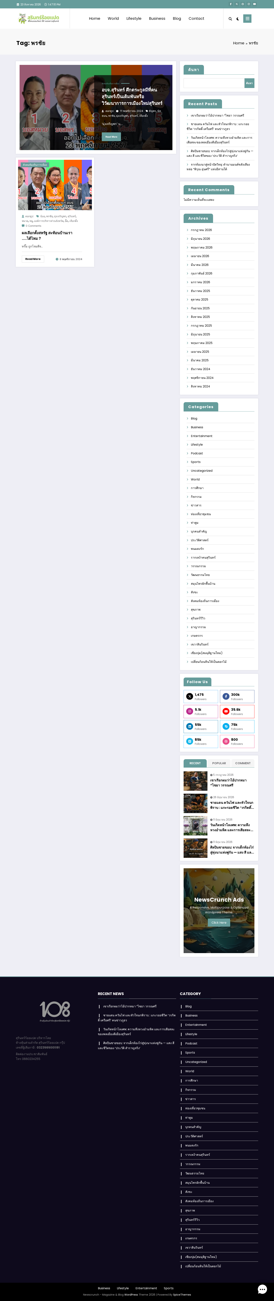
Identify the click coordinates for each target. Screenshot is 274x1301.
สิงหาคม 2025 (200, 317)
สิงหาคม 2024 (200, 386)
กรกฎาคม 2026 (201, 230)
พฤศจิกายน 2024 (202, 378)
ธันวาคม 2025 (200, 291)
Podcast (197, 453)
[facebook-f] (231, 4)
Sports (196, 462)
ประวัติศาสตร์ (200, 540)
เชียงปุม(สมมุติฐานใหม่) (207, 653)
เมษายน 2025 (200, 352)
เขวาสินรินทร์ (200, 644)
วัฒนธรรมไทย (200, 575)
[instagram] (248, 4)
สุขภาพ (196, 609)
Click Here (219, 922)
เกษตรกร (197, 636)
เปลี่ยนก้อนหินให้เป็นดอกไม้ (209, 662)
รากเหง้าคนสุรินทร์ (203, 557)
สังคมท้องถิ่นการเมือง (110, 83)
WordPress (131, 1295)
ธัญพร (152, 110)
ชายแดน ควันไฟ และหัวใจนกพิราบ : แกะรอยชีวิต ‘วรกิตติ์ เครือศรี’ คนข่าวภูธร (231, 805)
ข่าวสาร (196, 505)
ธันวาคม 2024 (200, 369)
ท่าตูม (195, 523)
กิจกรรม (196, 497)
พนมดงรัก (197, 549)
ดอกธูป (109, 110)
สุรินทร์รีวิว (198, 618)
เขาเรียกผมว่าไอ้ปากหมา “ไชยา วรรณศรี (217, 115)
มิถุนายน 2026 (200, 239)
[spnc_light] (237, 18)
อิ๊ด (66, 220)
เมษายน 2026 (200, 256)
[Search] (230, 18)
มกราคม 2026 (200, 282)
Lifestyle (133, 18)
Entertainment (201, 436)
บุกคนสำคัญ (199, 531)
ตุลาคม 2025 (199, 299)
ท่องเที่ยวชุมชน (201, 514)
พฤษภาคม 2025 (201, 343)
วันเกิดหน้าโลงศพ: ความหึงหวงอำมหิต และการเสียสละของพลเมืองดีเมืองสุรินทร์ (230, 827)
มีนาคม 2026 (200, 265)
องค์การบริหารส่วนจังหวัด (49, 220)
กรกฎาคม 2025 (201, 325)
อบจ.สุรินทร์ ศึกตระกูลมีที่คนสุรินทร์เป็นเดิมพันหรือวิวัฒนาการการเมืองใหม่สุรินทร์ (132, 96)
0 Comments (33, 225)
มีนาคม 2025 (200, 360)
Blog (177, 18)
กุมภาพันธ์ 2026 (201, 273)
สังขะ (194, 592)
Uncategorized (201, 471)
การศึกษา (197, 488)
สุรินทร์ (134, 115)
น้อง (42, 216)
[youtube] (254, 4)
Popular (219, 763)
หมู (31, 220)
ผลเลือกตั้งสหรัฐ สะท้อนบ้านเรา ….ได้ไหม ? (47, 236)
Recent (195, 763)
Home (94, 18)
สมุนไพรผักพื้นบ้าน (203, 584)
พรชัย (111, 115)
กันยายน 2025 (200, 308)
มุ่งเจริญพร (122, 115)
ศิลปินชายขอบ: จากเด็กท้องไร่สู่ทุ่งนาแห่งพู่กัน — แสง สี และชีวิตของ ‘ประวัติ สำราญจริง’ (232, 850)
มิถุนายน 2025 (200, 334)
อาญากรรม (198, 627)
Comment (243, 763)
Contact (196, 18)
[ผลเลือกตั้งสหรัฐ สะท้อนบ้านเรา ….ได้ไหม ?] (55, 185)
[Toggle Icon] (247, 18)
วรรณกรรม (198, 566)
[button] (262, 1289)
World (113, 18)
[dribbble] (242, 4)
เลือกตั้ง (143, 115)
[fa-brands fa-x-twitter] (236, 4)
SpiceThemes (182, 1295)
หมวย (25, 220)
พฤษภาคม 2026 (201, 247)
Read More (111, 136)
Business (157, 18)
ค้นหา (193, 69)
